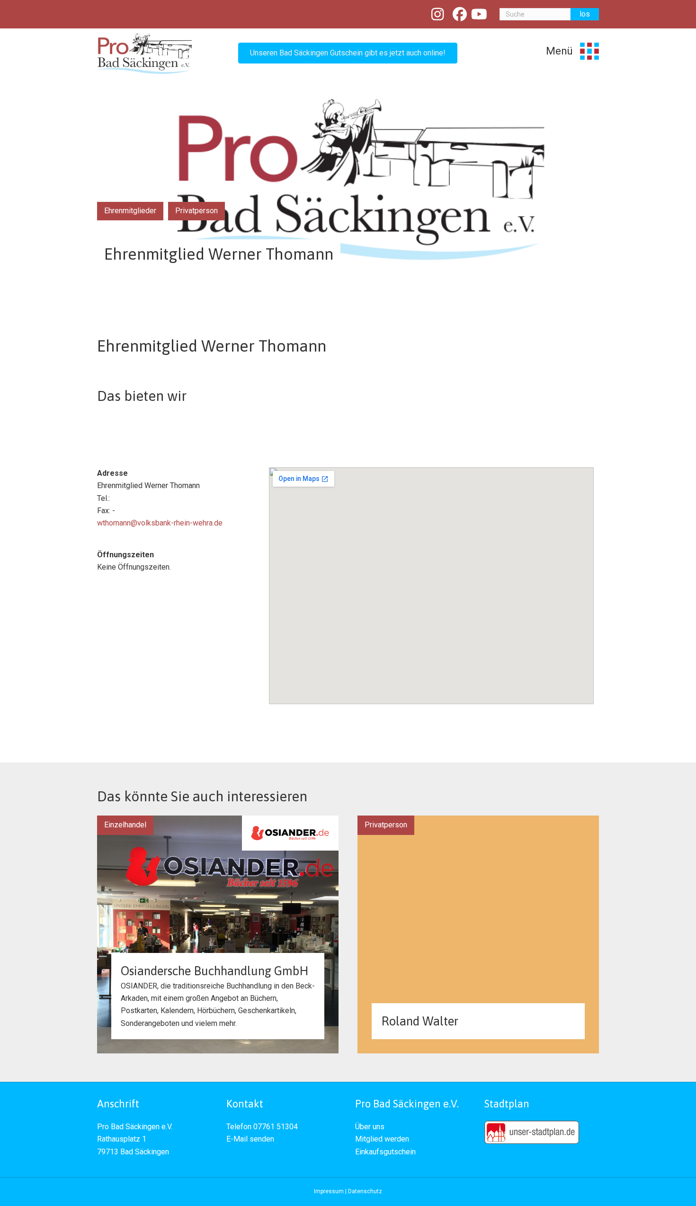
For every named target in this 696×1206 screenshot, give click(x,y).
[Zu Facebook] (460, 14)
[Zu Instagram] (438, 14)
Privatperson (196, 210)
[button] (347, 53)
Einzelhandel (125, 824)
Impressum (329, 1191)
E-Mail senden (250, 1138)
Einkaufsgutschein (385, 1151)
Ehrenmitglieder (130, 210)
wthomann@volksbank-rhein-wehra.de (160, 522)
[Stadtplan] (531, 1131)
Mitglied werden (382, 1138)
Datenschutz (365, 1191)
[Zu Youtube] (480, 14)
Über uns (369, 1126)
